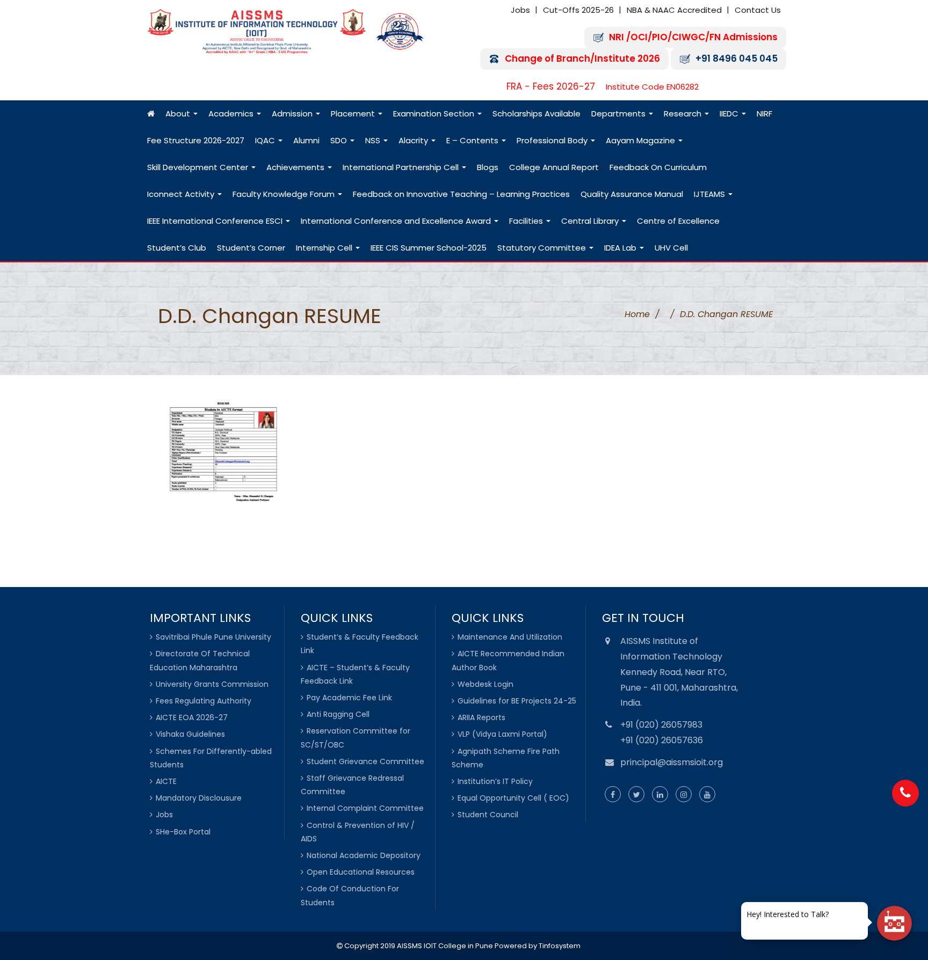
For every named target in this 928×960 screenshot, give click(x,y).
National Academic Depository (364, 855)
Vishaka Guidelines (190, 734)
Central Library (591, 220)
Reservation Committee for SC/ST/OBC (355, 738)
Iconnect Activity (181, 194)
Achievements (296, 167)
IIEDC (730, 113)
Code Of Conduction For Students (350, 895)
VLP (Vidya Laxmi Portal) (502, 734)
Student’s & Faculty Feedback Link (359, 644)
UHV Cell (671, 247)
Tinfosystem (560, 946)
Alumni (306, 140)
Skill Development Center (198, 167)
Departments (619, 113)
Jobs (520, 10)
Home (637, 314)
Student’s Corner (251, 247)
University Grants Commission (212, 684)
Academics (232, 113)
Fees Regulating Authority (203, 700)
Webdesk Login (485, 684)
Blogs (487, 167)
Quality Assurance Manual (632, 194)
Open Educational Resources (361, 872)
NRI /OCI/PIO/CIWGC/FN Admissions (693, 37)
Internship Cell (325, 247)
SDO (339, 140)
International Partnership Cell (402, 167)
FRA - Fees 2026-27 (550, 86)
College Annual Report (554, 167)
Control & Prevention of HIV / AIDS (358, 832)
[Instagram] (683, 794)
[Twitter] (636, 794)
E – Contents (473, 140)
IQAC (266, 140)
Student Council (488, 814)
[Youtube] (707, 794)
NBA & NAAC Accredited (674, 10)
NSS (373, 140)
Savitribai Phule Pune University (213, 637)
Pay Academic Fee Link (349, 697)
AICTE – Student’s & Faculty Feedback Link (355, 674)
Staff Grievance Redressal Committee (352, 785)
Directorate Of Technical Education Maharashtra (200, 660)
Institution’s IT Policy (495, 781)
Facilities (527, 220)
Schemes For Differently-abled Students (211, 758)
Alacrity (414, 140)
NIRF (764, 113)
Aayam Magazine (641, 140)
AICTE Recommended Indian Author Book (508, 660)
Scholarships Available (536, 113)
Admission (293, 113)
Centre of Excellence (678, 220)
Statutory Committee (542, 247)
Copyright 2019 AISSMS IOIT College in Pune (418, 946)
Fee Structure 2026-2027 (195, 140)
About (178, 113)
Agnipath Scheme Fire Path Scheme (506, 758)
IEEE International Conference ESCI (216, 220)
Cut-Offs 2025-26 (578, 10)
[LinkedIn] (660, 794)
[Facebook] (613, 794)
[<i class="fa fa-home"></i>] (151, 113)
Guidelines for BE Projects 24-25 (517, 700)
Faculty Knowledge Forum (285, 194)
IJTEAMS (710, 194)
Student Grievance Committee (365, 761)
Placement (354, 113)
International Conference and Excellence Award (397, 220)
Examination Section (434, 113)
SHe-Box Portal (183, 831)
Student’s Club (176, 247)
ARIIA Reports (481, 717)
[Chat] (894, 923)
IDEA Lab (621, 247)
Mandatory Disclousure (199, 798)
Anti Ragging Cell (338, 714)
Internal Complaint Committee (365, 808)
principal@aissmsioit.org (671, 762)
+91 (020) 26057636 (661, 740)
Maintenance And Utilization (510, 637)
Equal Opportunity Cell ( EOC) (513, 798)
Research (684, 113)
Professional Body (553, 140)
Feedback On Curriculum (658, 167)
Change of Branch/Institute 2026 (582, 59)
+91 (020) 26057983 (661, 725)
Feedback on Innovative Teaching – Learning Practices (461, 194)
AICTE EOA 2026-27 (192, 717)
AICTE (166, 781)
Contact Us (758, 10)
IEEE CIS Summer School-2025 (429, 247)
